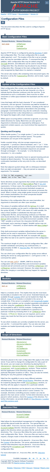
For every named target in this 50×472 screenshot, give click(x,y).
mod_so (4, 286)
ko (44, 458)
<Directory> (22, 342)
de (29, 458)
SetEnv (43, 236)
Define (33, 206)
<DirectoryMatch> (24, 344)
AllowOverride (23, 417)
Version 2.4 (34, 14)
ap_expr (43, 184)
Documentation (23, 14)
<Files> (20, 346)
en (33, 458)
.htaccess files (25, 248)
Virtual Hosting (28, 380)
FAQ (23, 468)
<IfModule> (5, 268)
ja (40, 458)
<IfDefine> (21, 44)
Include (20, 46)
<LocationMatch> (23, 353)
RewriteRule (28, 184)
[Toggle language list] (3, 22)
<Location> (21, 351)
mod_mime (5, 44)
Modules (10, 468)
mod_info (14, 262)
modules (17, 297)
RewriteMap (42, 225)
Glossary (29, 468)
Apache (3, 14)
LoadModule (21, 288)
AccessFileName (23, 415)
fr (37, 458)
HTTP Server (12, 14)
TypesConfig (22, 48)
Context (30, 397)
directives (38, 53)
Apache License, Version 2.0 (23, 463)
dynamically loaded (41, 301)
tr (48, 458)
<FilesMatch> (22, 349)
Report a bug (45, 468)
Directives (17, 468)
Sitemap (36, 468)
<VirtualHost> (23, 355)
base (10, 299)
